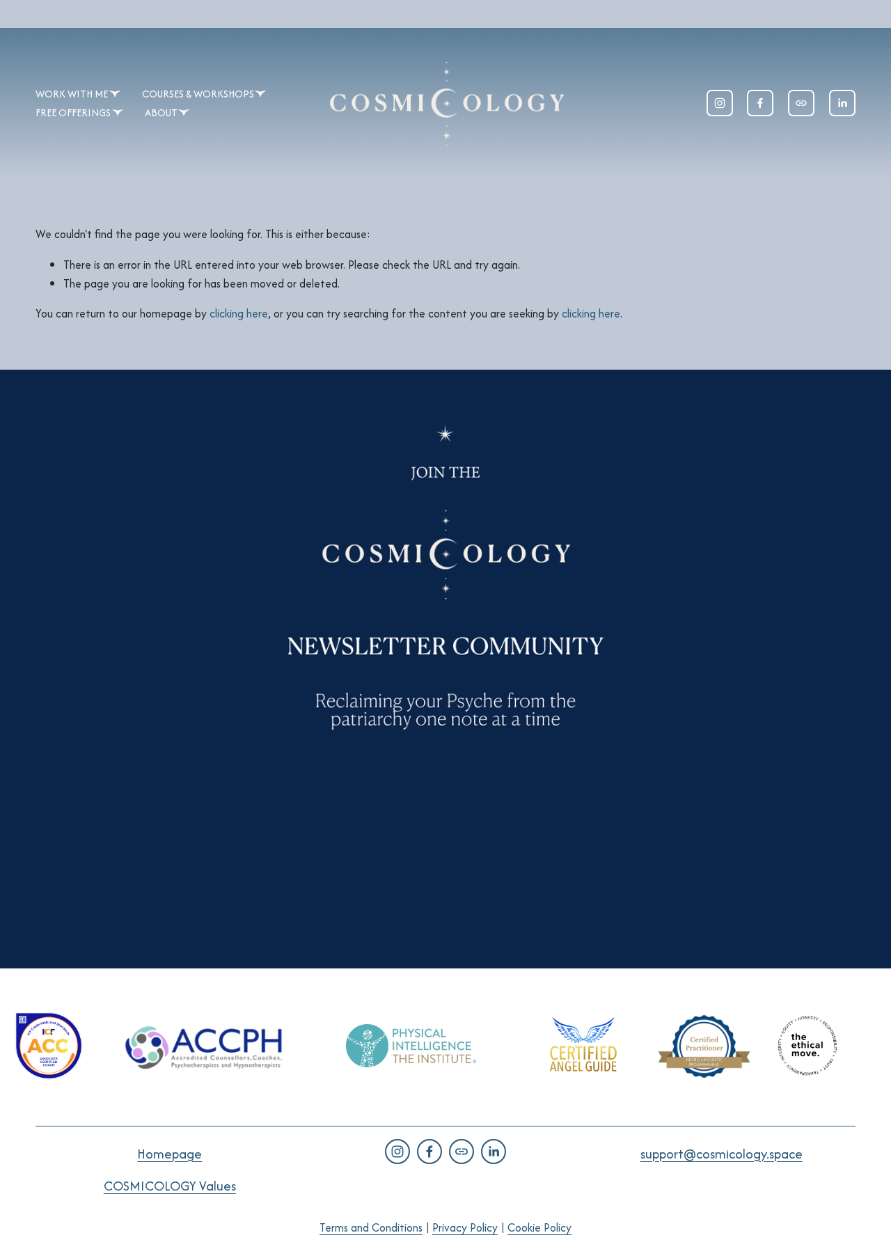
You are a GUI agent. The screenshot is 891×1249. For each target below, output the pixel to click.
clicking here (239, 313)
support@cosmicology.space (721, 1153)
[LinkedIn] (842, 103)
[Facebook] (760, 103)
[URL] (801, 103)
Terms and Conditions (371, 1227)
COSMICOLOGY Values (170, 1185)
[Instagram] (720, 103)
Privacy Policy (465, 1227)
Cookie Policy (539, 1227)
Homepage (169, 1153)
